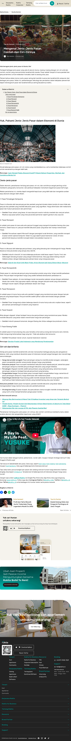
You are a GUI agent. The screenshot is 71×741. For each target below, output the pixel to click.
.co (16, 480)
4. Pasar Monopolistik (12, 103)
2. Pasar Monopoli (11, 99)
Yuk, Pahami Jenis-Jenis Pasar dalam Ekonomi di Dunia (20, 92)
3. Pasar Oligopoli (11, 101)
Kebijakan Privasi (32, 738)
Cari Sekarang (35, 627)
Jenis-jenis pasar (10, 94)
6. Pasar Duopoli (11, 108)
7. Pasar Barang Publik (12, 110)
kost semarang (61, 464)
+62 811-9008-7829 (62, 660)
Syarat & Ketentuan (22, 738)
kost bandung (11, 466)
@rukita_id (66, 480)
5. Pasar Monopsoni (12, 105)
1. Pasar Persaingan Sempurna (15, 97)
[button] (63, 3)
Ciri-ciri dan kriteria (11, 112)
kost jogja (42, 464)
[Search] (52, 3)
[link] (22, 528)
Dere (9, 341)
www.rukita (11, 480)
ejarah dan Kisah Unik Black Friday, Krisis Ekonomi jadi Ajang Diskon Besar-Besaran (38, 263)
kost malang (50, 464)
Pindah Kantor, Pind (9, 404)
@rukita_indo (49, 480)
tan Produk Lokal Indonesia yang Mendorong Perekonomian (32, 341)
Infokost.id (18, 472)
